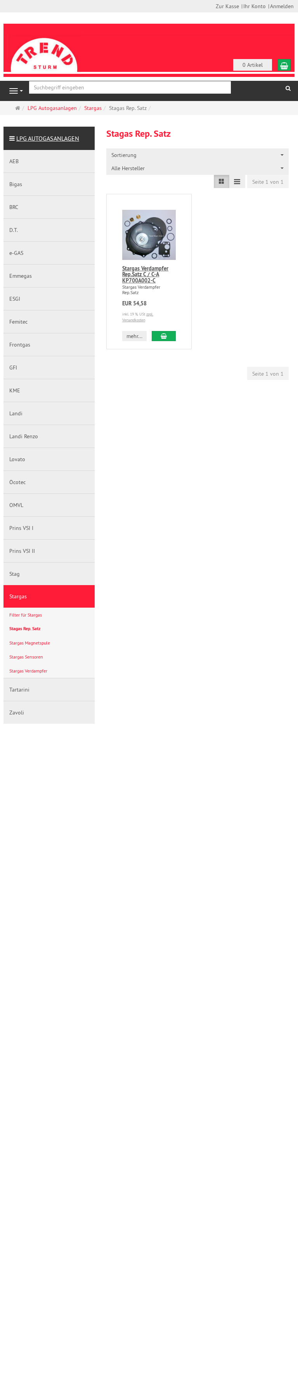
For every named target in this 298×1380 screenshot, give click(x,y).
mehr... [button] (134, 336)
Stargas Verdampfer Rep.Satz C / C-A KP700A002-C (145, 274)
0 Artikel (253, 64)
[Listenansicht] (221, 181)
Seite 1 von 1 (268, 181)
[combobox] (197, 155)
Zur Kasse (227, 6)
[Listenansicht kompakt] (237, 181)
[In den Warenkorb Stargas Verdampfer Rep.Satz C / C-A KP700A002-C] (164, 336)
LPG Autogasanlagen (47, 138)
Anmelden (282, 6)
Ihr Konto (254, 6)
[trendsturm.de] (44, 49)
